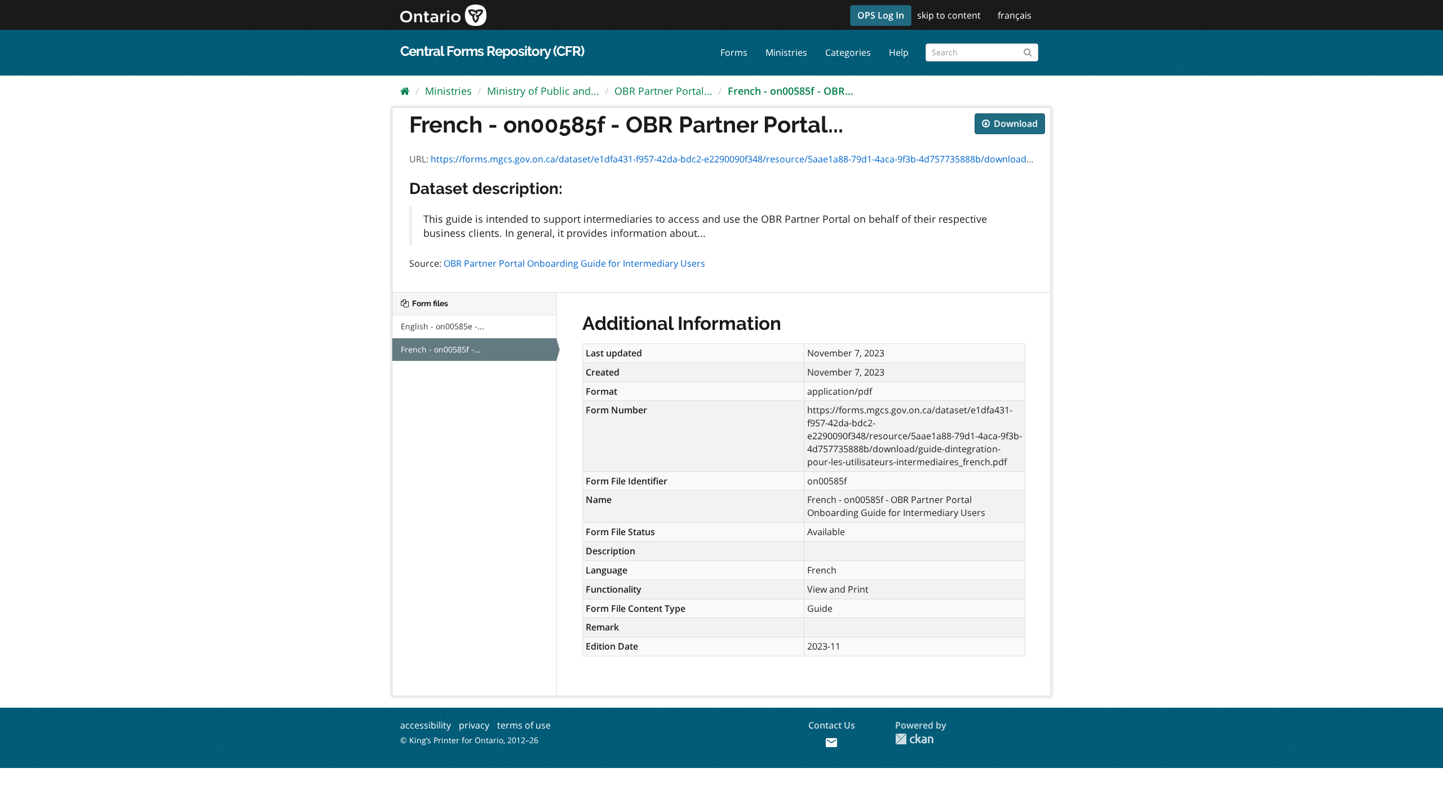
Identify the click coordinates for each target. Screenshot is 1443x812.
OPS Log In (880, 15)
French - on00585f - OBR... (790, 91)
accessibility (425, 725)
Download (1014, 123)
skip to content (949, 15)
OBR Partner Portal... (663, 91)
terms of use (524, 725)
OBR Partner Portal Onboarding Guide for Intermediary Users (574, 263)
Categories (848, 52)
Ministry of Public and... (543, 91)
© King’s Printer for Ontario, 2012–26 (469, 740)
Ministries (786, 52)
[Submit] (1028, 50)
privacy (474, 725)
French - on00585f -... (441, 349)
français (1015, 15)
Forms (733, 52)
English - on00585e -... (442, 326)
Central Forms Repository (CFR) (492, 51)
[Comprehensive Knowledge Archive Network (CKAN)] (914, 739)
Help (899, 52)
